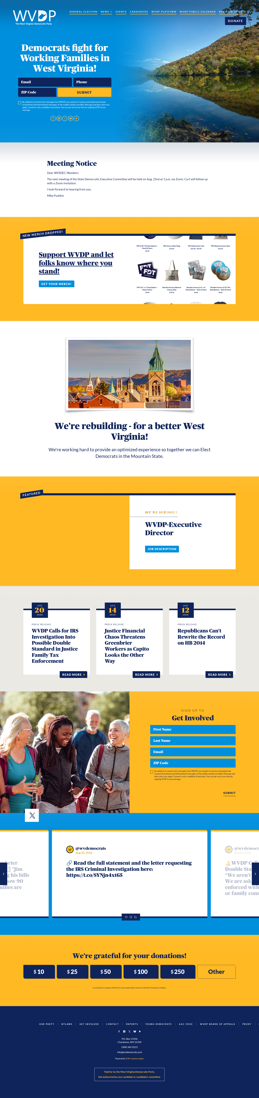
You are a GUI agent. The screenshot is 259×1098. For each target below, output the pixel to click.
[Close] (188, 517)
